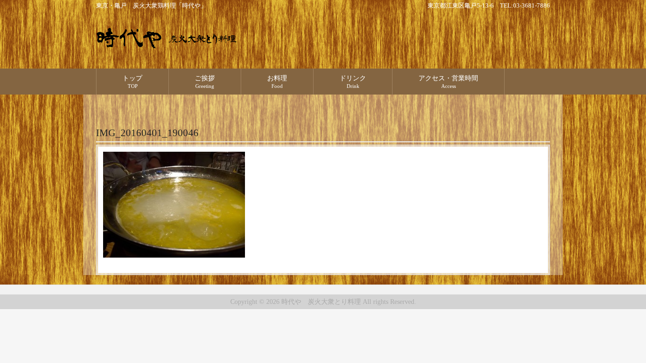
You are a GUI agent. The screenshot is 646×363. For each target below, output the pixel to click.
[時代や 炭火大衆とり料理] (167, 45)
